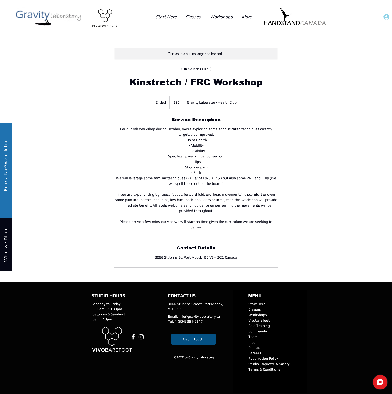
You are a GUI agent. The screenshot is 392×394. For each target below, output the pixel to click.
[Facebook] (133, 337)
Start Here (256, 304)
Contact (254, 347)
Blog (252, 342)
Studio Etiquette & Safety (268, 364)
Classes (254, 309)
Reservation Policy (263, 358)
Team (253, 336)
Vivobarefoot (259, 320)
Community (257, 331)
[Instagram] (141, 337)
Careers (254, 353)
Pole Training (259, 326)
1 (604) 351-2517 (189, 321)
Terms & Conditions (264, 369)
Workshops (257, 315)
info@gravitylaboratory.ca (199, 316)
